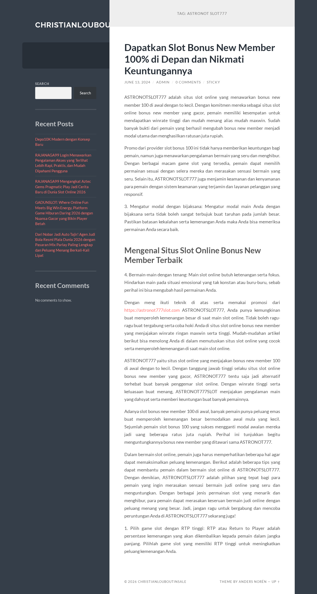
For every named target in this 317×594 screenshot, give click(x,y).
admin (163, 82)
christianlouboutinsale (89, 25)
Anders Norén (253, 582)
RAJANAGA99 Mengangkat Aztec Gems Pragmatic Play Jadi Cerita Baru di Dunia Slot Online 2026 (63, 186)
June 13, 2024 (137, 82)
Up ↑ (276, 582)
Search (42, 84)
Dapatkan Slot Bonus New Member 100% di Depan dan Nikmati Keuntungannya (199, 58)
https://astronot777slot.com (152, 310)
